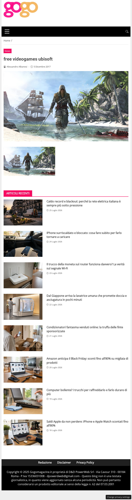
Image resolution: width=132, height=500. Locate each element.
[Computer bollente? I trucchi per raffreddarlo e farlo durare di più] (23, 401)
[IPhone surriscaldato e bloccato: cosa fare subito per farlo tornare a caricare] (23, 244)
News (7, 50)
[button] (127, 32)
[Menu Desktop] (7, 31)
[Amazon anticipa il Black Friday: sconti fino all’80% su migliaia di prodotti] (23, 370)
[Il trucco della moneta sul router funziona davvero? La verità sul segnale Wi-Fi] (23, 275)
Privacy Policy (85, 462)
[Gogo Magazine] (21, 13)
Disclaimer (64, 462)
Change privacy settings (118, 497)
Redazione (45, 462)
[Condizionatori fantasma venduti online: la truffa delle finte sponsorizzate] (23, 338)
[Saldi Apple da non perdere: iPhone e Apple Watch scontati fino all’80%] (23, 433)
